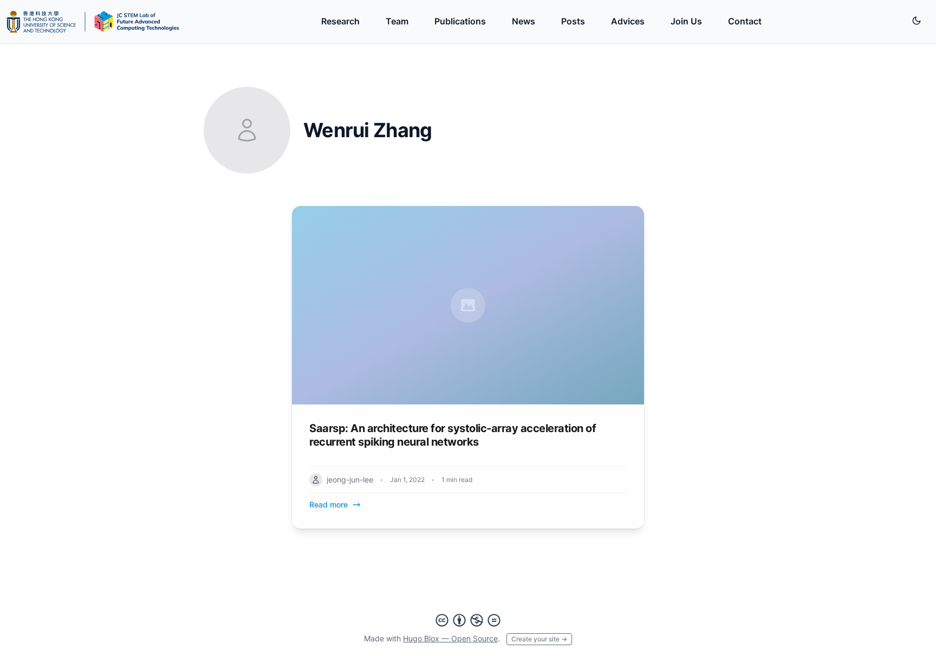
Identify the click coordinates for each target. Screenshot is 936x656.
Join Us (686, 21)
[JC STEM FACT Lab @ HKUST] (92, 22)
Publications (460, 21)
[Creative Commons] (467, 620)
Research (340, 21)
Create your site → (539, 639)
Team (397, 21)
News (523, 21)
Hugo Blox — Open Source (450, 638)
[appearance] (916, 20)
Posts (573, 21)
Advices (628, 21)
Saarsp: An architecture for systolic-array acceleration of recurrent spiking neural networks (452, 435)
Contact (745, 21)
